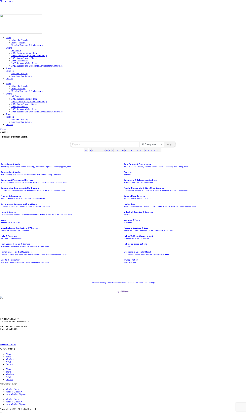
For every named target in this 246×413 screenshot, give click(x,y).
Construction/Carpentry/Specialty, (13, 191)
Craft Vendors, (129, 254)
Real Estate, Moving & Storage (15, 244)
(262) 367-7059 (7, 11)
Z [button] (159, 150)
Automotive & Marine (11, 172)
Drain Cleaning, (56, 183)
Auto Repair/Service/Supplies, (24, 175)
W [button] (151, 150)
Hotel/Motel (128, 222)
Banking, (4, 199)
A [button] (90, 150)
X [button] (154, 150)
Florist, (138, 254)
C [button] (95, 150)
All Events (16, 50)
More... (70, 167)
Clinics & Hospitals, (170, 206)
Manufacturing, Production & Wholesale (20, 228)
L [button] (120, 150)
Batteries (128, 172)
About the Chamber (20, 40)
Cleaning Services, (32, 183)
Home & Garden (8, 212)
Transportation (131, 260)
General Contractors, (45, 191)
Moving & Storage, (37, 246)
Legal (3, 220)
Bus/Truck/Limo (130, 262)
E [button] (101, 150)
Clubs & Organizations (179, 191)
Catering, (4, 254)
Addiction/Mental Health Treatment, (137, 206)
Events (9, 48)
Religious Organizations (135, 244)
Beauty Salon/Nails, (131, 230)
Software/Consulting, (132, 183)
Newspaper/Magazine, (44, 167)
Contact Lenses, (185, 206)
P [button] (131, 150)
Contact (9, 78)
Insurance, (28, 199)
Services (127, 214)
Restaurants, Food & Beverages (16, 252)
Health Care (129, 204)
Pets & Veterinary (9, 236)
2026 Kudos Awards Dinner (24, 58)
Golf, (43, 262)
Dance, (27, 262)
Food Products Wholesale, (51, 254)
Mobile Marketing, (28, 167)
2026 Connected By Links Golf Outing (29, 55)
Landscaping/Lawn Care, (50, 214)
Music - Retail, (146, 254)
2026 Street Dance (19, 60)
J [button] (114, 150)
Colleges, (4, 206)
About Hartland (18, 42)
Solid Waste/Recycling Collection (136, 238)
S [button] (140, 150)
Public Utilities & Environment (138, 236)
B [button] (92, 150)
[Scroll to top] (1, 412)
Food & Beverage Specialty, (30, 254)
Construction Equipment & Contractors (20, 188)
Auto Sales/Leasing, (44, 175)
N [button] (125, 150)
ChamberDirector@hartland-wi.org (16, 339)
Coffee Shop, (14, 254)
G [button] (107, 150)
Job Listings (45, 6)
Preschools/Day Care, (36, 206)
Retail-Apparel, (159, 254)
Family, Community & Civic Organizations (144, 188)
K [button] (117, 150)
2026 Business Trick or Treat (24, 53)
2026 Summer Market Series (24, 63)
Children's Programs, (161, 191)
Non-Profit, (24, 206)
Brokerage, (15, 246)
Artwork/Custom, (150, 167)
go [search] (171, 144)
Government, (14, 206)
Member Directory (19, 73)
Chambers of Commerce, (133, 191)
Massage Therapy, (161, 230)
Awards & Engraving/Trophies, (12, 262)
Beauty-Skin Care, (147, 230)
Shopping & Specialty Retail (137, 252)
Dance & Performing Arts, (167, 167)
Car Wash (57, 175)
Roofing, (57, 191)
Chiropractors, (157, 206)
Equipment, (31, 191)
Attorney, (4, 222)
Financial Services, (15, 199)
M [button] (123, 150)
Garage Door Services (134, 196)
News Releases (113, 283)
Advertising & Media (10, 164)
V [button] (148, 150)
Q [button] (134, 150)
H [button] (109, 150)
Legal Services (14, 222)
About (8, 37)
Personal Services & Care (136, 228)
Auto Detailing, (6, 175)
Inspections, (24, 246)
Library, (181, 167)
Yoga (171, 230)
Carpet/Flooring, (7, 214)
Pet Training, (6, 238)
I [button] (112, 150)
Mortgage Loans (38, 199)
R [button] (137, 150)
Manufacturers (23, 230)
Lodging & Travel (132, 220)
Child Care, (148, 191)
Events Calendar (127, 283)
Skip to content (7, 1)
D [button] (98, 150)
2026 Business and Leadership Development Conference (36, 66)
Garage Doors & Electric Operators (137, 199)
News (33, 6)
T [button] (143, 150)
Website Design (147, 183)
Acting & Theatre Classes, (134, 167)
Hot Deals (22, 6)
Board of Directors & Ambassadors (27, 45)
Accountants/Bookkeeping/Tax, (12, 183)
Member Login (7, 6)
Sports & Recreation (10, 260)
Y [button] (157, 150)
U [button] (145, 150)
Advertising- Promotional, (10, 167)
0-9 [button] (86, 150)
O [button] (128, 150)
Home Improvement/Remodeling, (27, 214)
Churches (127, 246)
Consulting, (45, 183)
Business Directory (99, 283)
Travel (8, 68)
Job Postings (150, 283)
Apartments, (5, 246)
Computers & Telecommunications (140, 180)
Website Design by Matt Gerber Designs (56, 409)
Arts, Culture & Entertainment (138, 164)
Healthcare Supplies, (9, 230)
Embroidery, (35, 262)
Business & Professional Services (17, 180)
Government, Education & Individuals (19, 204)
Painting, (64, 214)
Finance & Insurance (11, 196)
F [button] (104, 150)
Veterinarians (16, 238)
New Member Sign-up (21, 76)
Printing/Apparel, (60, 167)
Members (10, 71)
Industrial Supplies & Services (138, 212)
